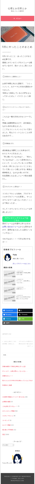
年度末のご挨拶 (7, 385)
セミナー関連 (6, 425)
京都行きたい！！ (21, 289)
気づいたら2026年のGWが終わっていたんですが (23, 297)
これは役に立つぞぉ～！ (9, 406)
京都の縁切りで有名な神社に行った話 (23, 273)
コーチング (5, 420)
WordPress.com (17, 480)
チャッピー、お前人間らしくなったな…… (23, 281)
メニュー (18, 18)
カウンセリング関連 (8, 411)
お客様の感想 (6, 401)
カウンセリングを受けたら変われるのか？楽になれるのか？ (26, 344)
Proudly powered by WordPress (17, 476)
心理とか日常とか (17, 8)
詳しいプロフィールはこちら (22, 263)
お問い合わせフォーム (11, 227)
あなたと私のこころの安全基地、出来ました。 (9, 342)
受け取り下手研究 (7, 430)
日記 (14, 276)
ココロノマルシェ (7, 415)
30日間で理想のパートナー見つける (13, 397)
